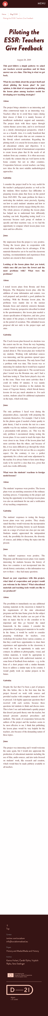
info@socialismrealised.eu (17, 942)
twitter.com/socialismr (15, 939)
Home (4, 14)
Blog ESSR (14, 14)
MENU (41, 4)
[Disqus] (24, 805)
